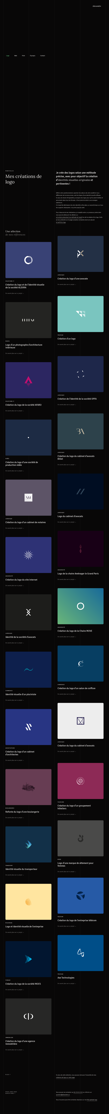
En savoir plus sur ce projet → (14, 293)
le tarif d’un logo (61, 222)
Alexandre (97, 6)
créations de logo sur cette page (65, 1077)
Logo (7, 56)
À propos (32, 56)
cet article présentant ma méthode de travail (69, 217)
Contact (42, 56)
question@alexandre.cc (63, 1095)
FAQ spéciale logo (92, 1100)
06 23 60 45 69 (78, 1092)
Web (15, 56)
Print (23, 56)
